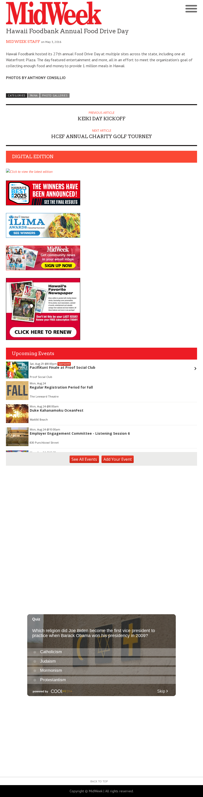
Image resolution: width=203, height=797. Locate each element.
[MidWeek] (54, 13)
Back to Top (99, 781)
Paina (34, 95)
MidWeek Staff (23, 41)
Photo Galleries (54, 95)
